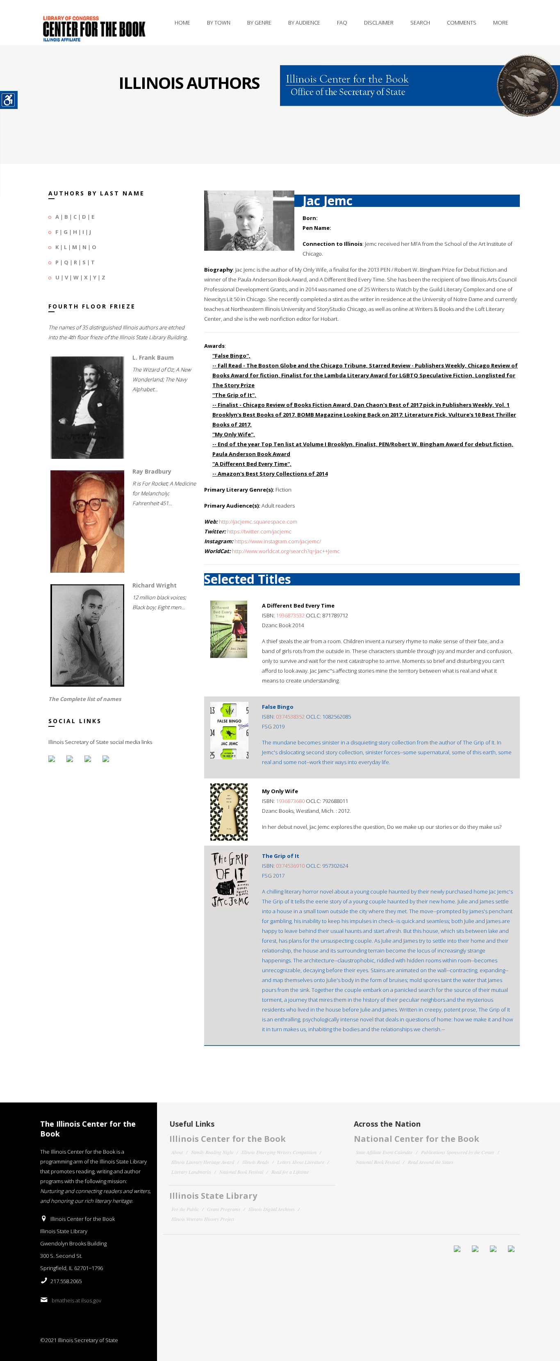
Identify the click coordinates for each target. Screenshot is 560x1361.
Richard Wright (154, 585)
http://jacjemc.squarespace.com (258, 521)
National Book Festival (241, 1171)
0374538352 (290, 716)
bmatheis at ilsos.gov (76, 1300)
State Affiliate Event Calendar (384, 1152)
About (177, 1152)
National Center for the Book (416, 1138)
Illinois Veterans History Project (202, 1219)
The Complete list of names (84, 699)
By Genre (259, 22)
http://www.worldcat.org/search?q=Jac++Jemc (286, 551)
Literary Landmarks (191, 1171)
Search (420, 22)
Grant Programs (223, 1209)
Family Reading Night (212, 1152)
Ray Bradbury (151, 471)
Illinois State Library (213, 1195)
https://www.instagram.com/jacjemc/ (277, 541)
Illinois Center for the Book (227, 1138)
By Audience (304, 22)
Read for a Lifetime (290, 1171)
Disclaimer (379, 22)
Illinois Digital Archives (271, 1209)
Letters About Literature (300, 1162)
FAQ (342, 22)
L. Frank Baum (153, 357)
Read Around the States (430, 1162)
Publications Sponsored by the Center (457, 1152)
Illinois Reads (255, 1162)
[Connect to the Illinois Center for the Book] (420, 80)
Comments (461, 22)
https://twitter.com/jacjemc (259, 531)
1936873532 (290, 615)
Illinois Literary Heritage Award (202, 1162)
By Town (218, 22)
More (500, 22)
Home (182, 22)
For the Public (185, 1209)
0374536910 (290, 865)
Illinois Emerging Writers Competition (278, 1152)
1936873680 (290, 801)
